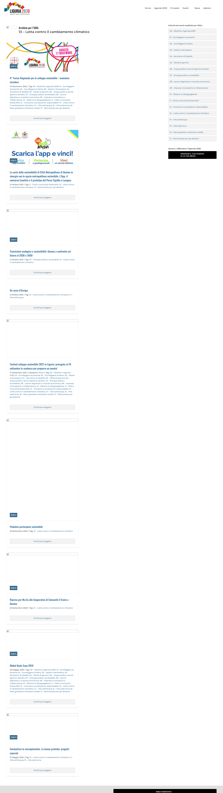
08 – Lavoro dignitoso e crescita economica (41, 383)
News (41, 372)
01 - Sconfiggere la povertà (27, 375)
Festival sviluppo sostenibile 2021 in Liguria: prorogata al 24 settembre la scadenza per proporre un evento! (40, 366)
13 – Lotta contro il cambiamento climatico (49, 295)
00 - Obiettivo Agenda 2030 (45, 86)
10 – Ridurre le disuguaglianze (37, 100)
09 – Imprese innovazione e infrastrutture (189, 88)
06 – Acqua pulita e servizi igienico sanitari (189, 69)
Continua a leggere (42, 118)
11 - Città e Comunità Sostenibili (43, 184)
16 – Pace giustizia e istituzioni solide (36, 394)
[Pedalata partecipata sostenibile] (42, 469)
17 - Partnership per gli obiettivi (55, 108)
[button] (215, 8)
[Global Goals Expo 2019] (42, 644)
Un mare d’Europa (19, 290)
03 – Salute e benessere (55, 89)
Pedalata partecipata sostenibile (26, 527)
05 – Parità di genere (39, 92)
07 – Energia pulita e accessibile (40, 94)
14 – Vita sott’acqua (43, 105)
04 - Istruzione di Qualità (33, 378)
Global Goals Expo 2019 (21, 665)
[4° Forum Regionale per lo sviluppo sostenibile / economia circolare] (42, 57)
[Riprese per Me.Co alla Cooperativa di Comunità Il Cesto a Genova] (42, 573)
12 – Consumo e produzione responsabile (39, 103)
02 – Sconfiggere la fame (31, 89)
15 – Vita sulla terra (61, 105)
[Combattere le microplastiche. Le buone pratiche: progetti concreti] (42, 728)
